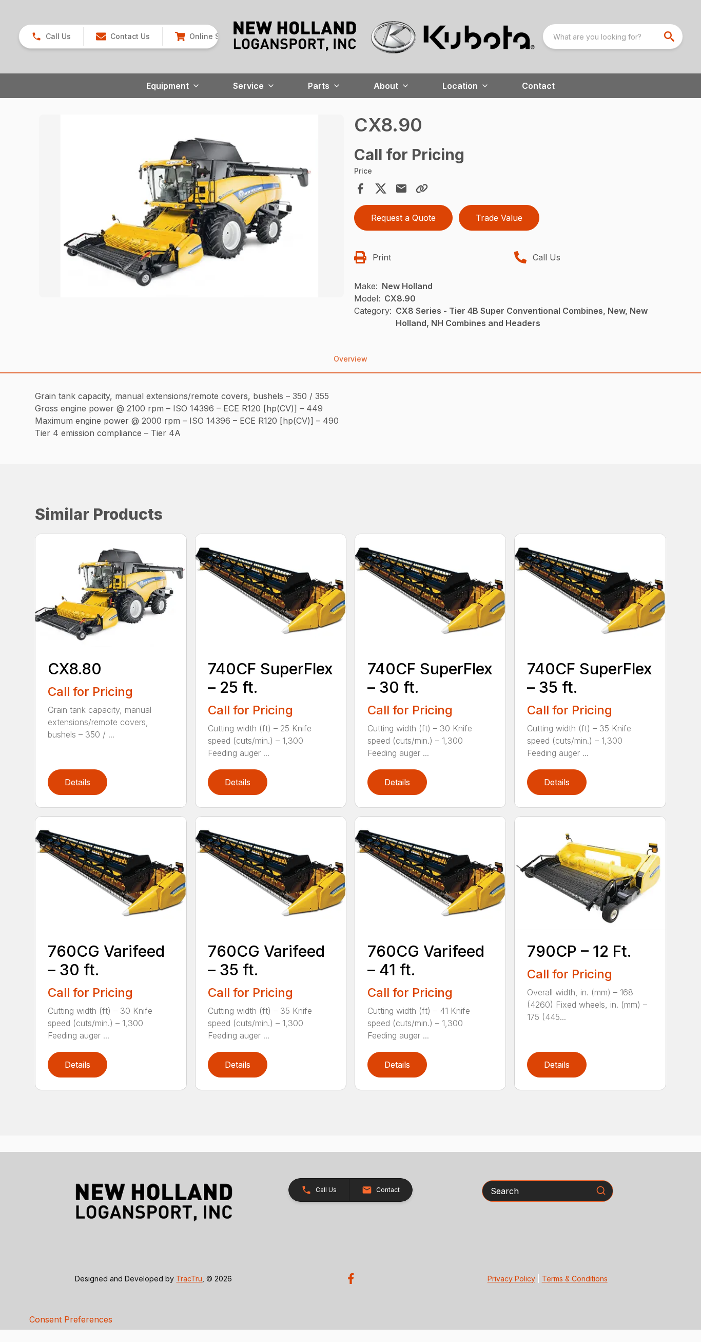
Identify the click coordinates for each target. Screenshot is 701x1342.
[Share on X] (381, 188)
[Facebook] (350, 1278)
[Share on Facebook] (360, 188)
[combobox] (613, 36)
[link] (204, 36)
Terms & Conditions (575, 1278)
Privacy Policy (511, 1278)
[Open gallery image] (191, 206)
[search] (670, 36)
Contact (538, 86)
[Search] (601, 1190)
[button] (51, 36)
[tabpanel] (191, 207)
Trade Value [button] (499, 218)
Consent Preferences (70, 1319)
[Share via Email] (401, 188)
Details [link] (77, 782)
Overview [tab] (350, 358)
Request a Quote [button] (403, 218)
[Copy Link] (422, 188)
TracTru (189, 1278)
